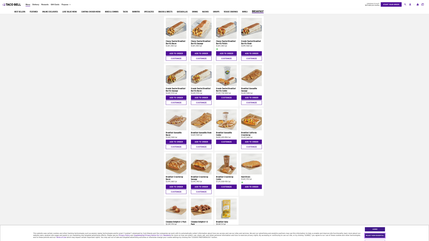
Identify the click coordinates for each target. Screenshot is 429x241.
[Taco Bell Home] (12, 4)
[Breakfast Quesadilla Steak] (201, 130)
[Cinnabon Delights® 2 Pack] (176, 219)
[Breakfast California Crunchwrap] (251, 130)
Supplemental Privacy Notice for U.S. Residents (152, 235)
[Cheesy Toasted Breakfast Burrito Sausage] (201, 38)
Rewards (45, 4)
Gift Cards (55, 4)
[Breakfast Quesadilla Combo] (226, 130)
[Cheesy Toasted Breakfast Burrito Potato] (226, 38)
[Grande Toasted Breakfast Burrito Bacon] (201, 85)
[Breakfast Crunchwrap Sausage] (201, 174)
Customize (176, 58)
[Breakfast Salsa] (226, 219)
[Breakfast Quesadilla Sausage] (251, 85)
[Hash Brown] (251, 174)
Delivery (35, 4)
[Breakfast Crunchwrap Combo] (226, 174)
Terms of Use (61, 237)
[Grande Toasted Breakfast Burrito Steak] (251, 38)
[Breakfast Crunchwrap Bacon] (176, 174)
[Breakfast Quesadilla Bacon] (176, 130)
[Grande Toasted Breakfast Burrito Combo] (226, 85)
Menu (28, 4)
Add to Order (176, 53)
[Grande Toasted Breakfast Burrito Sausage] (176, 85)
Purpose (65, 4)
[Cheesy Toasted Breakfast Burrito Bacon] (176, 38)
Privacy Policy (124, 235)
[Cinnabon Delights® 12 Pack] (201, 219)
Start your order (391, 4)
